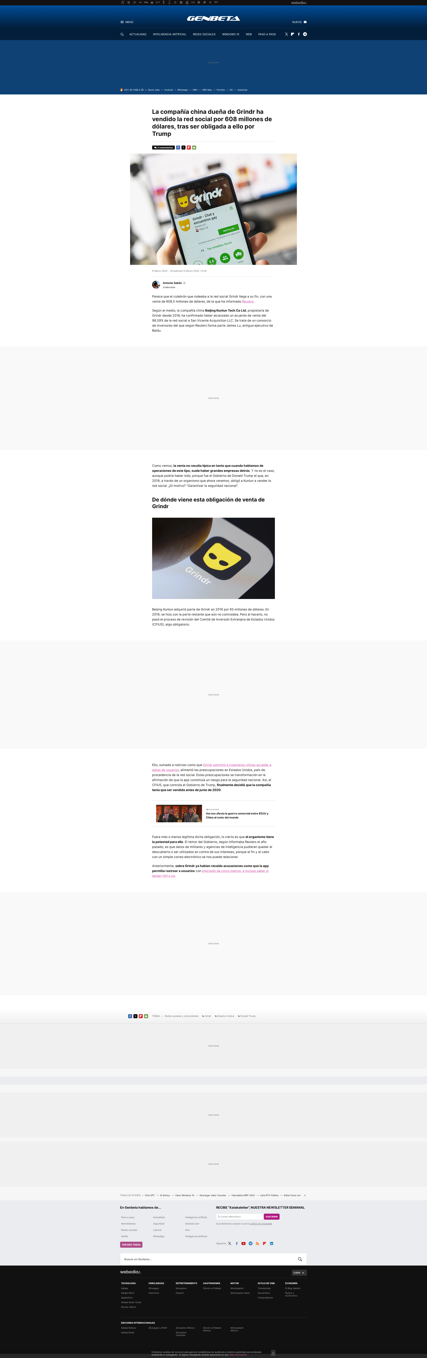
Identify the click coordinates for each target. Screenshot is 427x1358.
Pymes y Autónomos (291, 1294)
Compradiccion (265, 1297)
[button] (174, 283)
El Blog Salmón (292, 1288)
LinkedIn (271, 1243)
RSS (257, 1243)
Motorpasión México (237, 1329)
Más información (238, 1354)
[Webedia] (130, 1272)
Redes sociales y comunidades (181, 1016)
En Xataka (214, 809)
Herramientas (128, 1223)
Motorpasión (237, 1288)
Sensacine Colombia (181, 1333)
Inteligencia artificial (196, 1217)
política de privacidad (261, 1223)
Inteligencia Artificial (196, 1236)
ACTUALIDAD (137, 34)
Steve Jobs (154, 89)
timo (187, 1229)
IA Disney (165, 1195)
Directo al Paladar (212, 1288)
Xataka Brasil (127, 1332)
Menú (129, 22)
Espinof (180, 1293)
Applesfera (126, 1297)
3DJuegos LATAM (157, 1327)
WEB (249, 34)
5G (231, 89)
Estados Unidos (225, 1016)
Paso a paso (127, 1217)
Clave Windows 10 (185, 1195)
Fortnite (221, 89)
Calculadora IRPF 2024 (243, 1195)
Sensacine (181, 1288)
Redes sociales (129, 1229)
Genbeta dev (192, 1223)
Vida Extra (153, 1293)
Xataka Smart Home (131, 1302)
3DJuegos (153, 1288)
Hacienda (242, 89)
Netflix (124, 1236)
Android (168, 89)
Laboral (157, 1229)
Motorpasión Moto (240, 1293)
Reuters (248, 301)
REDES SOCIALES (204, 34)
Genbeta (213, 18)
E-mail (194, 148)
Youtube (243, 1243)
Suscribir (272, 1216)
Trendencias (264, 1288)
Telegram (305, 34)
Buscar (300, 1259)
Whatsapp (182, 89)
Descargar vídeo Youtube (213, 1195)
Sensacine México (185, 1327)
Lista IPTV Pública (269, 1195)
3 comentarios (165, 147)
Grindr (207, 1016)
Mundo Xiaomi (128, 1307)
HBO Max (207, 89)
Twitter (286, 34)
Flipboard (293, 34)
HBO (195, 89)
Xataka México (128, 1327)
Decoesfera (264, 1293)
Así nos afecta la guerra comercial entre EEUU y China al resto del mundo (237, 815)
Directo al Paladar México (212, 1329)
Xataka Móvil (127, 1293)
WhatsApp (158, 1236)
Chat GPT (150, 1195)
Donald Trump (248, 1016)
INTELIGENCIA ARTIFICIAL (169, 34)
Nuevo (297, 22)
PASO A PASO (267, 34)
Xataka (124, 1288)
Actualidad (159, 1217)
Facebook (299, 34)
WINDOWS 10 (230, 34)
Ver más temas (131, 1244)
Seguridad (158, 1223)
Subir (297, 1272)
